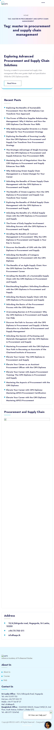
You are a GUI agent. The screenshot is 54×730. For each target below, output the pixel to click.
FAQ (5, 680)
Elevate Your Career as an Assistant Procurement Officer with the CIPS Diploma (26, 366)
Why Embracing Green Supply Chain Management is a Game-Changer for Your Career (25, 173)
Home (26, 15)
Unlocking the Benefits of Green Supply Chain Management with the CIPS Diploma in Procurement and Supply (27, 184)
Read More (12, 83)
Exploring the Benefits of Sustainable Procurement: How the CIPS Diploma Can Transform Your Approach (25, 110)
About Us (7, 672)
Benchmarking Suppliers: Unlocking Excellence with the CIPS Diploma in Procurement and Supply (27, 289)
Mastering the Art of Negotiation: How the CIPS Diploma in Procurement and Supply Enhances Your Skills (26, 163)
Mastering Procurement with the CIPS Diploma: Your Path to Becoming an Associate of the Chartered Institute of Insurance (27, 349)
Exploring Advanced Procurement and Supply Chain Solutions (26, 60)
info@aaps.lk (14, 635)
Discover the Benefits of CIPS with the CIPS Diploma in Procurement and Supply (26, 249)
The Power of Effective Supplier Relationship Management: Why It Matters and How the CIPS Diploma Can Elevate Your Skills (26, 121)
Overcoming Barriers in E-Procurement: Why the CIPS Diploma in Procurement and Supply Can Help (27, 314)
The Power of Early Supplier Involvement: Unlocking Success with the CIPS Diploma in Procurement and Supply (26, 226)
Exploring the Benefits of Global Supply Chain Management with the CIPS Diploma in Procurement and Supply (27, 205)
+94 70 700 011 (16, 630)
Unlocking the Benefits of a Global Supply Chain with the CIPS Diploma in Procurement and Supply (26, 215)
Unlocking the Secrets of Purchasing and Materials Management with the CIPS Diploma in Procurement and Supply (27, 338)
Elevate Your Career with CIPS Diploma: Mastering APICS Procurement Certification (26, 391)
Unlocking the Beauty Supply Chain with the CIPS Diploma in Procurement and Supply (26, 298)
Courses (7, 676)
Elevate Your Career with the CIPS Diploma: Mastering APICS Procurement (26, 399)
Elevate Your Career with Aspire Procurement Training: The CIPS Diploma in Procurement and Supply (27, 374)
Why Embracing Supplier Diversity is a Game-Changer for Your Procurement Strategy (27, 130)
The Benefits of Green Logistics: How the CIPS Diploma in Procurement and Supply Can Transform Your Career (27, 194)
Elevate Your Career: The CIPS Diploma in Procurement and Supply (25, 358)
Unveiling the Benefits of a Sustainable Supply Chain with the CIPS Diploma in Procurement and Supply (27, 278)
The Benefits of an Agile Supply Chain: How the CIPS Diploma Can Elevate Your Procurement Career (26, 268)
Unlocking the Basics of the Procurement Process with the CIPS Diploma (25, 306)
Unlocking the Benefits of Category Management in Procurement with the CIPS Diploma (26, 257)
